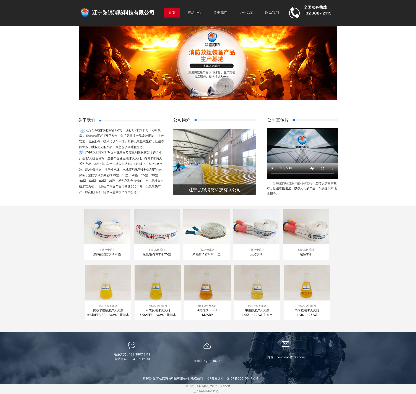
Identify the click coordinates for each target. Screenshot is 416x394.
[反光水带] (256, 226)
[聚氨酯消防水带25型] (157, 226)
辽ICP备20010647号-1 (207, 391)
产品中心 (195, 12)
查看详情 (107, 261)
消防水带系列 (107, 249)
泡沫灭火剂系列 (108, 305)
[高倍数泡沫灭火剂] (307, 282)
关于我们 (220, 12)
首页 (172, 12)
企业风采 (246, 12)
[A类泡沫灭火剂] (207, 282)
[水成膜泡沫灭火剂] (158, 282)
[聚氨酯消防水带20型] (107, 226)
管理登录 (225, 386)
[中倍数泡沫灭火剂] (257, 282)
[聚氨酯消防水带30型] (206, 226)
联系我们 (272, 12)
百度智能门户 (204, 386)
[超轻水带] (306, 226)
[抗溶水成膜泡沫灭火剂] (108, 282)
